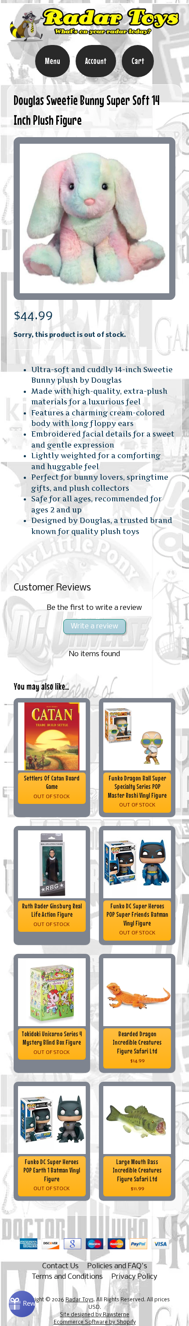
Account (95, 61)
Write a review (94, 626)
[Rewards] (22, 1304)
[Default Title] (95, 218)
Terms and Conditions (67, 1277)
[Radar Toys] (94, 39)
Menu (52, 61)
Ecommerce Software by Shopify (95, 1322)
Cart (137, 61)
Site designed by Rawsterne (94, 1315)
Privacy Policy (134, 1277)
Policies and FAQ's (117, 1266)
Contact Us (60, 1266)
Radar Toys (79, 1300)
